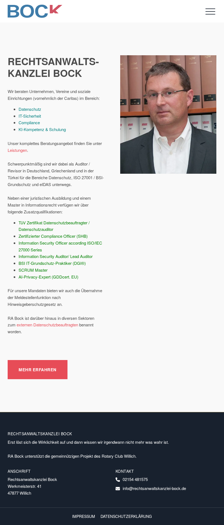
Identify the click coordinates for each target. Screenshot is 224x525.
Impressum (83, 516)
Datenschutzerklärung (126, 516)
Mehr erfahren (38, 370)
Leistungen (17, 150)
